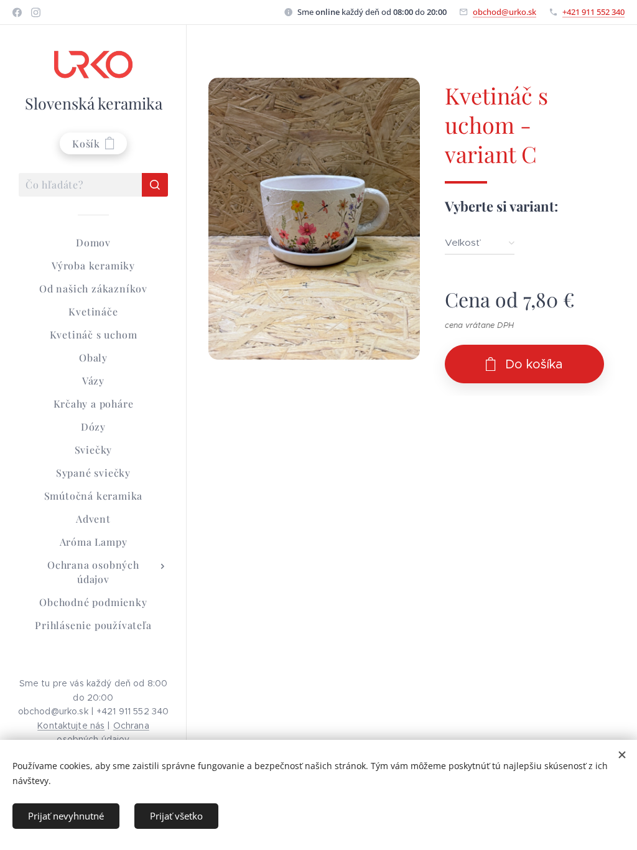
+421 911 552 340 (593, 11)
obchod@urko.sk (504, 11)
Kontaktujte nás (71, 725)
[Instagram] (36, 12)
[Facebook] (17, 12)
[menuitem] (93, 242)
